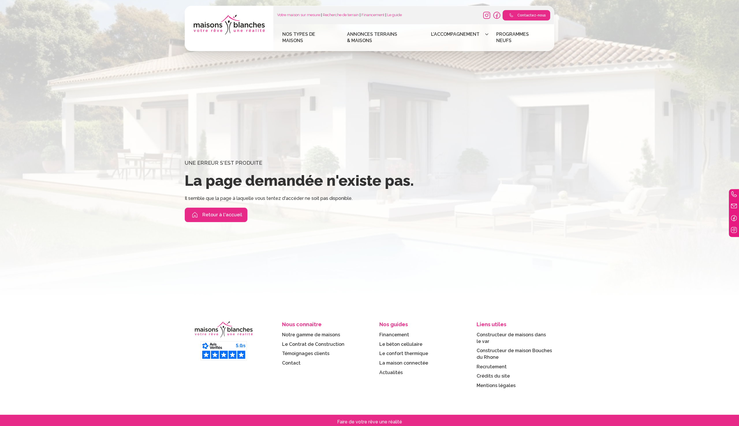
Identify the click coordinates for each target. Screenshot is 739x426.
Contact (291, 363)
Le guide (394, 15)
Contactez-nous (531, 15)
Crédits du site (493, 376)
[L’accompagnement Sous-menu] (486, 34)
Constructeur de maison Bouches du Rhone (514, 354)
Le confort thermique (403, 353)
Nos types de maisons (298, 37)
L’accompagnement (455, 34)
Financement (373, 15)
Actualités (391, 372)
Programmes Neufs (512, 37)
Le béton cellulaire (400, 344)
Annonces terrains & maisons (372, 37)
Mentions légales (496, 385)
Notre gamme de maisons (311, 334)
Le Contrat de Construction (313, 344)
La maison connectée (403, 363)
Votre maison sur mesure (298, 15)
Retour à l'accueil (222, 214)
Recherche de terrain (341, 15)
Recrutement (492, 366)
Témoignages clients (305, 353)
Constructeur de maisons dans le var (511, 338)
